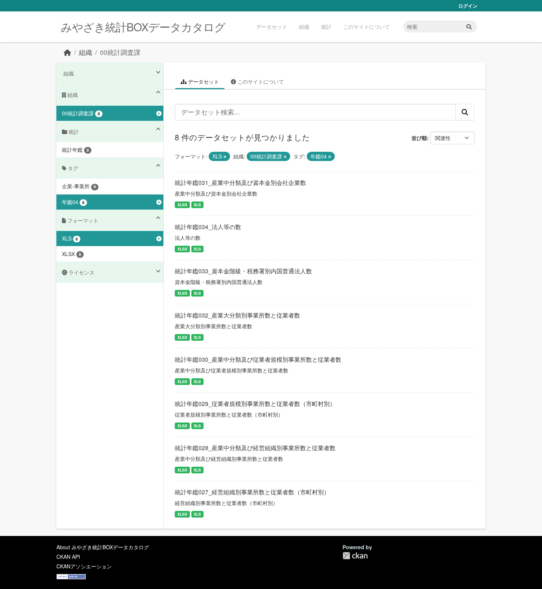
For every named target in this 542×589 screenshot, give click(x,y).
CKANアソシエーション (84, 566)
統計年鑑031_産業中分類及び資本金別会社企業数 (240, 182)
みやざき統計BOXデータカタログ (143, 27)
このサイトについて (366, 26)
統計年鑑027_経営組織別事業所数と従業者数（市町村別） (252, 492)
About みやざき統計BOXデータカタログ (102, 547)
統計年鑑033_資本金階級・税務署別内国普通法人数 (243, 271)
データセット (271, 26)
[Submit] (469, 26)
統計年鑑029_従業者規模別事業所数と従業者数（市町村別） (255, 403)
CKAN (355, 556)
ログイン (467, 5)
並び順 (419, 137)
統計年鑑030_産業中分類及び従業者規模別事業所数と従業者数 (258, 359)
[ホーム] (67, 52)
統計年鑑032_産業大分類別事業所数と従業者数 (237, 315)
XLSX (182, 204)
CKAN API (68, 556)
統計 (326, 26)
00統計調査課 (120, 52)
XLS (197, 204)
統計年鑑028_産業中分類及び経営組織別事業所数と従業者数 (255, 447)
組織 (304, 26)
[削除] (224, 156)
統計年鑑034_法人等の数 (208, 226)
